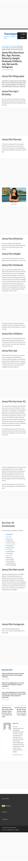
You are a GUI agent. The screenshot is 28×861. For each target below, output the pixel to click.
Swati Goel (9, 555)
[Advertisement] (14, 15)
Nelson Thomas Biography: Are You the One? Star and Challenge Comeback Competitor (13, 684)
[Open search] (23, 34)
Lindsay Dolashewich (11, 544)
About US (4, 812)
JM (12, 69)
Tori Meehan (9, 549)
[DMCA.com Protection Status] (6, 806)
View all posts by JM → (18, 754)
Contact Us (5, 819)
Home (3, 46)
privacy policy (5, 798)
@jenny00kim (5, 630)
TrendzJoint (11, 34)
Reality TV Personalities (11, 46)
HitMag (17, 829)
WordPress (10, 829)
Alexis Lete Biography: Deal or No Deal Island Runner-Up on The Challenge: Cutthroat (13, 675)
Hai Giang (8, 536)
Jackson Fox (9, 538)
